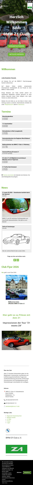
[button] (16, 118)
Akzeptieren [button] (27, 472)
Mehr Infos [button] (4, 482)
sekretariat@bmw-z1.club (12, 406)
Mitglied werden (16, 54)
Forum (8, 421)
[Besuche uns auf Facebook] (15, 260)
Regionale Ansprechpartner (14, 416)
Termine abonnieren (8, 175)
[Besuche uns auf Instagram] (17, 260)
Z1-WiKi (9, 419)
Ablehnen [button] (19, 472)
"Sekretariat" (21, 104)
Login (8, 422)
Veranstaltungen (16, 46)
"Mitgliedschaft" (9, 104)
